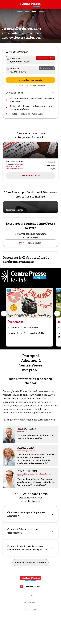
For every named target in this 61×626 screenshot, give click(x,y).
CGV (30, 596)
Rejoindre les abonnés (30, 80)
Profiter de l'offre (31, 175)
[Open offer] (30, 150)
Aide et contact (30, 609)
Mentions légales (30, 602)
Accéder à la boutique (32, 243)
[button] (19, 11)
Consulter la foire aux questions (31, 562)
